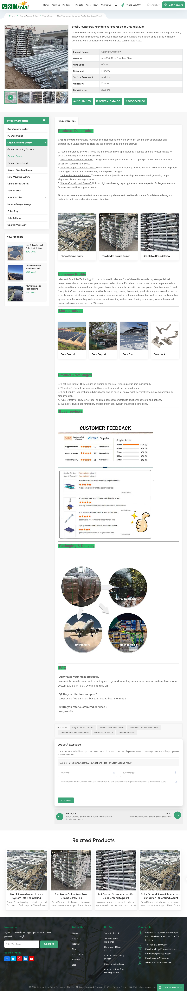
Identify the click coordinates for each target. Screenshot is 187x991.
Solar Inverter (14, 190)
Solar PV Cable (14, 197)
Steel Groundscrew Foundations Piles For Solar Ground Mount (100, 762)
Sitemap (76, 959)
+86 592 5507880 (133, 5)
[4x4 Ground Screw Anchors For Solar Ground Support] (116, 870)
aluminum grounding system (114, 957)
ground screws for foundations (74, 732)
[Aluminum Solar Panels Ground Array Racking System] (15, 272)
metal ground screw (103, 732)
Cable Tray (12, 211)
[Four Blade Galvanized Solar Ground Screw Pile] (71, 870)
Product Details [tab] (67, 121)
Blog (74, 965)
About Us (56, 5)
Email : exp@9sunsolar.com (158, 953)
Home (46, 5)
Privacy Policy (119, 987)
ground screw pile (126, 732)
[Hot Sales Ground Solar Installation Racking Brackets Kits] (15, 252)
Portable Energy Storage (19, 204)
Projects (79, 5)
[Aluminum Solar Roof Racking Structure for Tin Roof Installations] (15, 293)
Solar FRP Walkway (16, 225)
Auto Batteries (14, 218)
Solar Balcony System (17, 183)
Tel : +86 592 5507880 (156, 944)
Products (76, 944)
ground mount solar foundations (144, 727)
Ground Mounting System (28, 16)
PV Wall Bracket (15, 136)
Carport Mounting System (19, 170)
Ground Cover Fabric (18, 163)
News (96, 5)
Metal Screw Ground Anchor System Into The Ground (26, 896)
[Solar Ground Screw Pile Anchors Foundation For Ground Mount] (160, 870)
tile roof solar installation (111, 940)
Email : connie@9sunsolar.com (159, 958)
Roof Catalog (136, 101)
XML (108, 987)
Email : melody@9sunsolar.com (160, 949)
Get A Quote (176, 4)
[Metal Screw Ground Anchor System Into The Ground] (27, 870)
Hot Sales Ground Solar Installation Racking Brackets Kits (34, 247)
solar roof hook (111, 933)
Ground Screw (47, 16)
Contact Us (106, 5)
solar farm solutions (114, 964)
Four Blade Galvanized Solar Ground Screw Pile (71, 896)
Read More (31, 252)
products (66, 5)
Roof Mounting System (18, 129)
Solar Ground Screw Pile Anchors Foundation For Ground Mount (160, 896)
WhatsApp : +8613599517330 (158, 962)
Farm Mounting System (18, 177)
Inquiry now (83, 101)
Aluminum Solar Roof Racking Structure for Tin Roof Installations (34, 287)
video (88, 5)
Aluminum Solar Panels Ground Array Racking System (33, 267)
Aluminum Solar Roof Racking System (114, 971)
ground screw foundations (111, 727)
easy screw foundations (83, 727)
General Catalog (109, 101)
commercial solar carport (112, 949)
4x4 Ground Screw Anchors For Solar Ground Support (116, 896)
